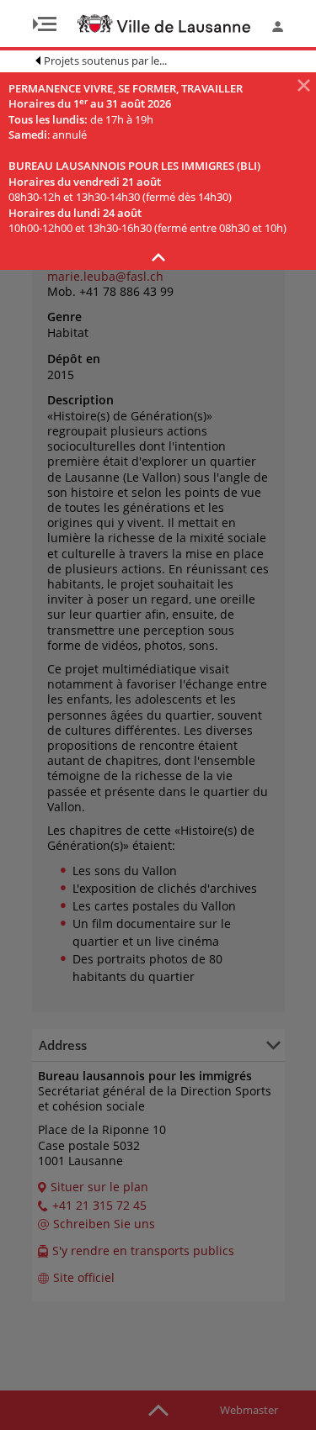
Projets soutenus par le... (105, 60)
